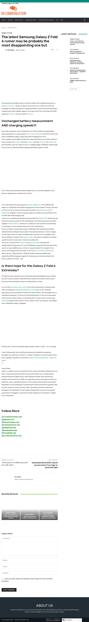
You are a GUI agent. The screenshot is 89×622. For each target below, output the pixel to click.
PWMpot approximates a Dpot (78, 81)
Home (4, 28)
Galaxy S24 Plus (13, 223)
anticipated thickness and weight (27, 290)
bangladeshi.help (10, 430)
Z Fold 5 (18, 142)
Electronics (29, 514)
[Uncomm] (3, 50)
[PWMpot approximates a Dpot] (65, 80)
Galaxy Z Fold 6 (28, 237)
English (68, 620)
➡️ (2, 419)
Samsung (5, 301)
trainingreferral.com (11, 425)
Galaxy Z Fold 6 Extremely (37, 358)
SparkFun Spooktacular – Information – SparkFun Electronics (78, 71)
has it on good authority (34, 134)
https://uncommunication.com (23, 479)
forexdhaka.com (9, 433)
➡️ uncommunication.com (12, 417)
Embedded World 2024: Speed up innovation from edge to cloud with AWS (45, 465)
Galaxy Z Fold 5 (7, 106)
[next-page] (6, 523)
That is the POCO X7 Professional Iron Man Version (11, 516)
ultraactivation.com (11, 422)
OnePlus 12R (42, 218)
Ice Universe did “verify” (18, 287)
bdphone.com (8, 419)
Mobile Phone (12, 28)
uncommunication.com (12, 436)
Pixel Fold (22, 242)
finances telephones (33, 205)
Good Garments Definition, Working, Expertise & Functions (48, 516)
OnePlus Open (35, 242)
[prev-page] (3, 523)
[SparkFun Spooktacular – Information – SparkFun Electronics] (65, 71)
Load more (73, 89)
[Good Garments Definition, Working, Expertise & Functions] (48, 509)
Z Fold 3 (30, 114)
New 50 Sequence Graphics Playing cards (29, 517)
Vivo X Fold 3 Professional (44, 251)
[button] (84, 20)
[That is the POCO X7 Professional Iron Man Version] (11, 509)
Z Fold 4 (11, 114)
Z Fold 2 (51, 142)
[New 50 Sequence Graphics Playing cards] (29, 509)
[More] (78, 449)
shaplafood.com (9, 427)
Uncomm (10, 50)
